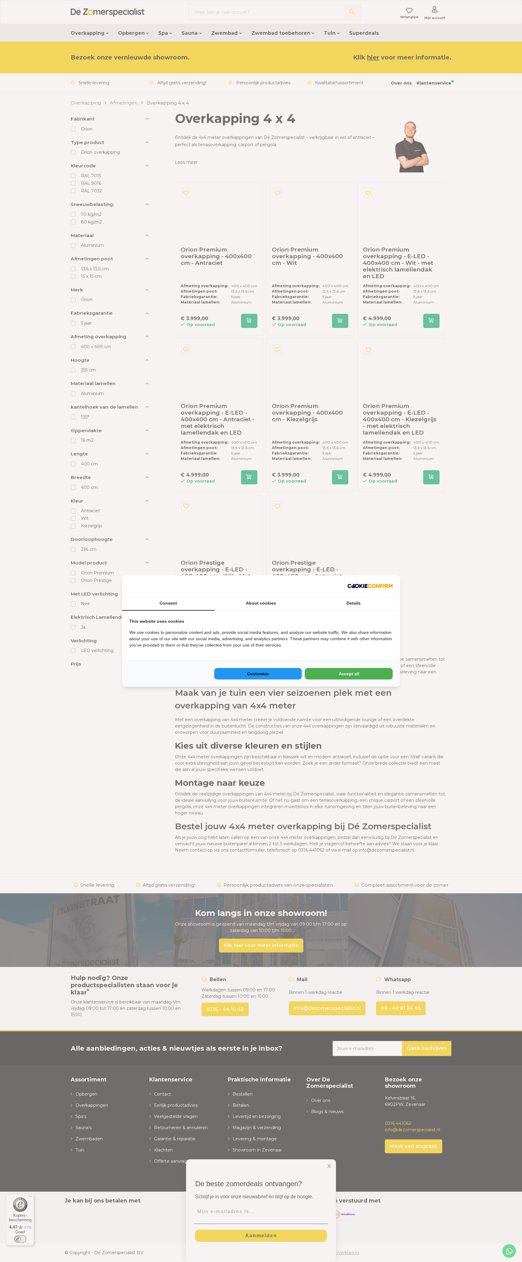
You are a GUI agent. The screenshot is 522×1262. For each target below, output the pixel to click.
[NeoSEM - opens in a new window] (370, 586)
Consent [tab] (168, 603)
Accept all (349, 673)
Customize (258, 673)
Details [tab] (353, 603)
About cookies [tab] (261, 603)
